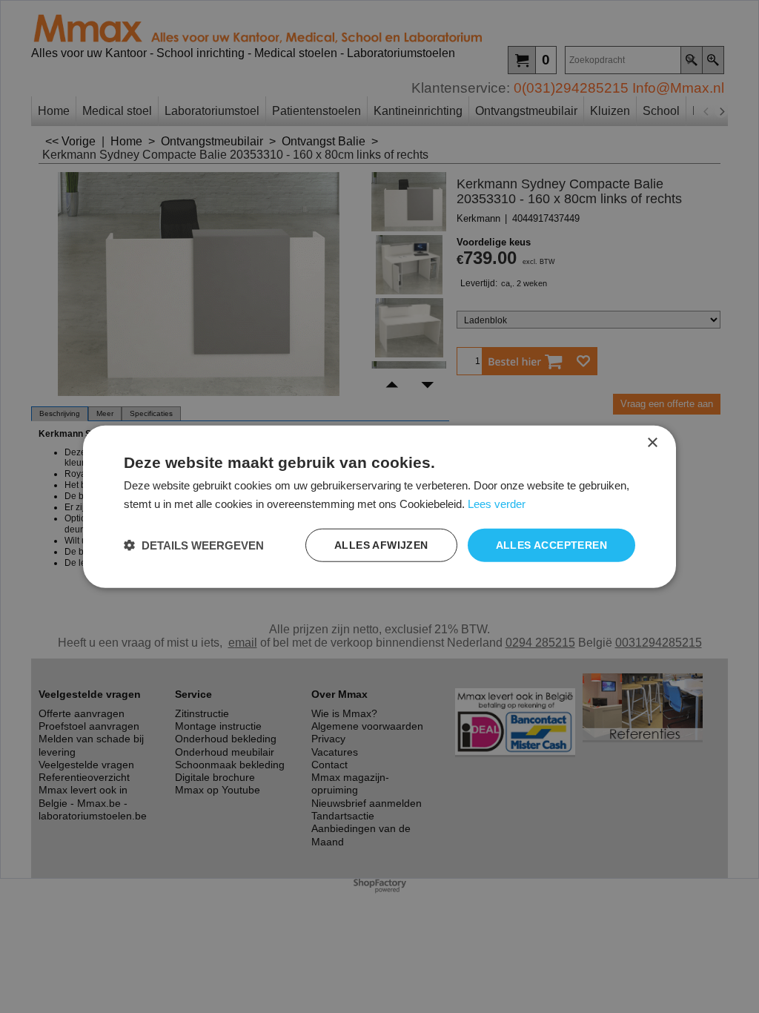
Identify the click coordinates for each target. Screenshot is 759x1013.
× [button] (651, 443)
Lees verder (497, 504)
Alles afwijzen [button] (381, 545)
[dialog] (379, 507)
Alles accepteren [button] (551, 545)
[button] (194, 544)
